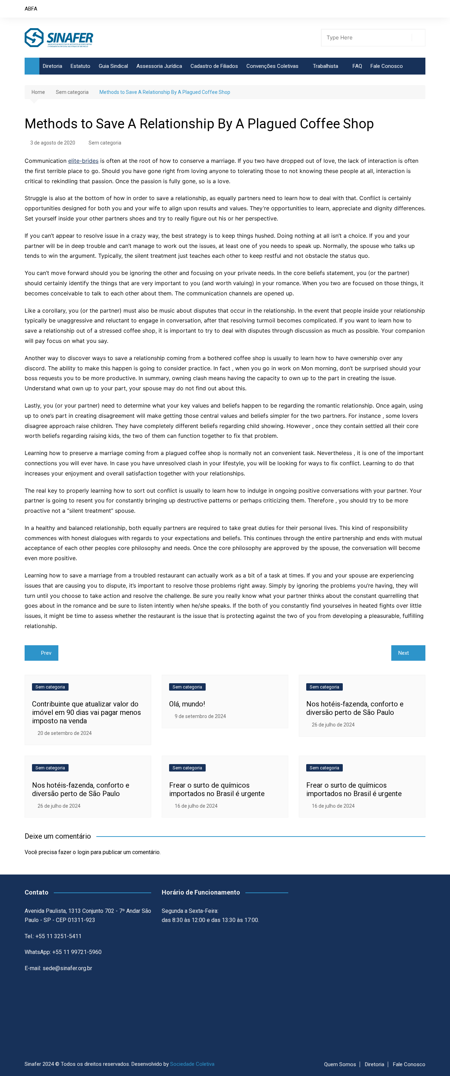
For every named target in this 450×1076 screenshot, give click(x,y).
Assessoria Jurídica (159, 66)
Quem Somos (340, 1064)
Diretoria (52, 66)
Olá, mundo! (187, 704)
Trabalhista (325, 66)
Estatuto (80, 66)
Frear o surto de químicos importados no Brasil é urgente (217, 789)
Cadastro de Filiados (214, 66)
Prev (46, 653)
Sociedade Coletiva (192, 1064)
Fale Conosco (387, 66)
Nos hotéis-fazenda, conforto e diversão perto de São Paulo (355, 708)
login (83, 852)
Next (403, 653)
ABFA (31, 9)
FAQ (357, 66)
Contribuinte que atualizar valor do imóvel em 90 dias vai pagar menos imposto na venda (86, 712)
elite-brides (83, 160)
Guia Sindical (113, 66)
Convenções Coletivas (272, 66)
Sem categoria (105, 143)
